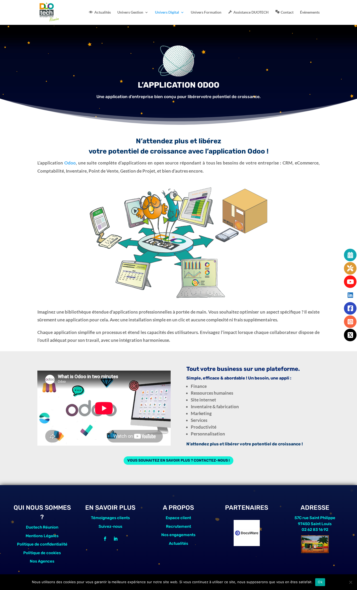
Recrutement (178, 526)
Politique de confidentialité (42, 544)
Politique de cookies (42, 553)
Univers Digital (167, 12)
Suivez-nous (110, 526)
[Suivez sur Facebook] (105, 539)
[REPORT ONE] (247, 544)
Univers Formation (206, 12)
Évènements (310, 12)
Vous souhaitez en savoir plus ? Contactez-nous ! (178, 460)
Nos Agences (42, 561)
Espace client (178, 517)
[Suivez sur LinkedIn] (115, 539)
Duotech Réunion (42, 527)
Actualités (178, 543)
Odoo (70, 163)
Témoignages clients (110, 517)
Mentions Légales (42, 536)
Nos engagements (178, 534)
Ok (320, 582)
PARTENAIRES (246, 507)
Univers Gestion (130, 12)
